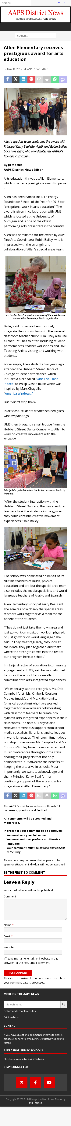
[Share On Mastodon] (63, 79)
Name (8, 925)
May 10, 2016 (14, 69)
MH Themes (35, 1102)
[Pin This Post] (31, 79)
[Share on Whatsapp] (55, 79)
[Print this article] (47, 79)
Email (7, 936)
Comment (10, 896)
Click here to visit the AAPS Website (24, 1059)
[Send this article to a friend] (39, 79)
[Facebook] (35, 1082)
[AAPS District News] (35, 20)
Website (9, 947)
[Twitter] (21, 1082)
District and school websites (20, 1011)
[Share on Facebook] (8, 79)
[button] (66, 27)
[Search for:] (15, 3)
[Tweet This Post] (16, 79)
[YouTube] (49, 1082)
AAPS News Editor (37, 69)
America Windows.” (19, 393)
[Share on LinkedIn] (23, 79)
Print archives (12, 1017)
